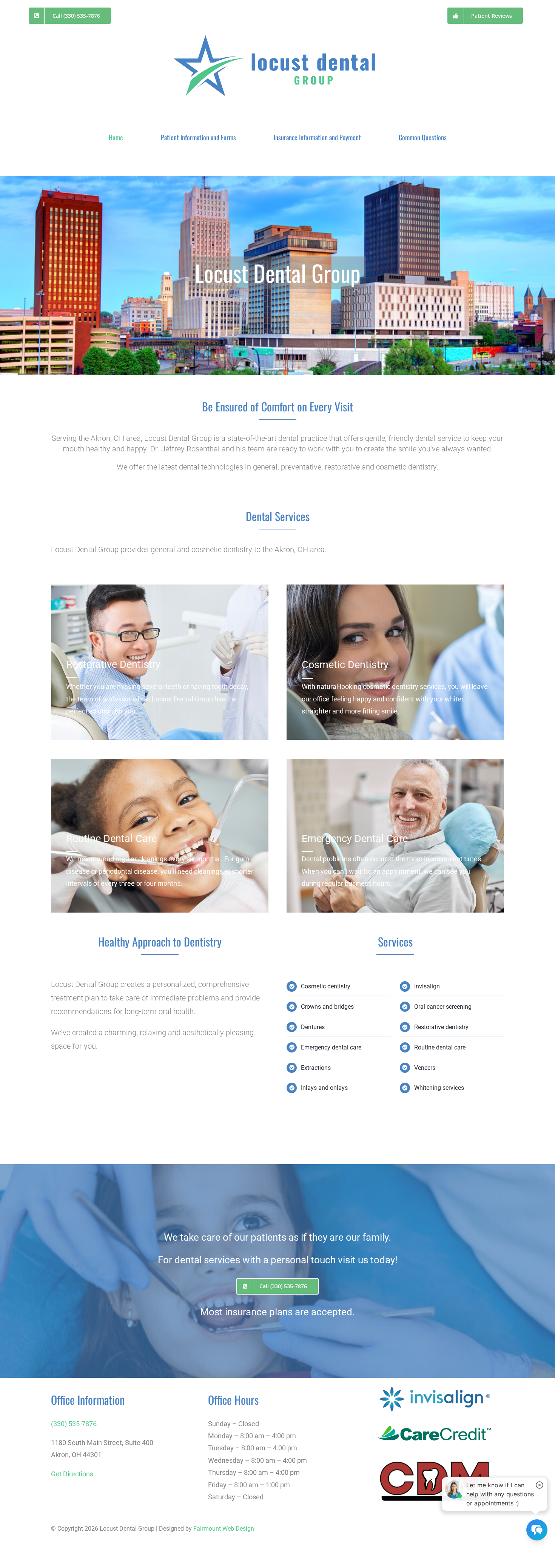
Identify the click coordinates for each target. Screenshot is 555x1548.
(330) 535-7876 (74, 1424)
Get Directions (72, 1474)
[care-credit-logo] (434, 1417)
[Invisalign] (434, 1387)
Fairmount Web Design (223, 1528)
